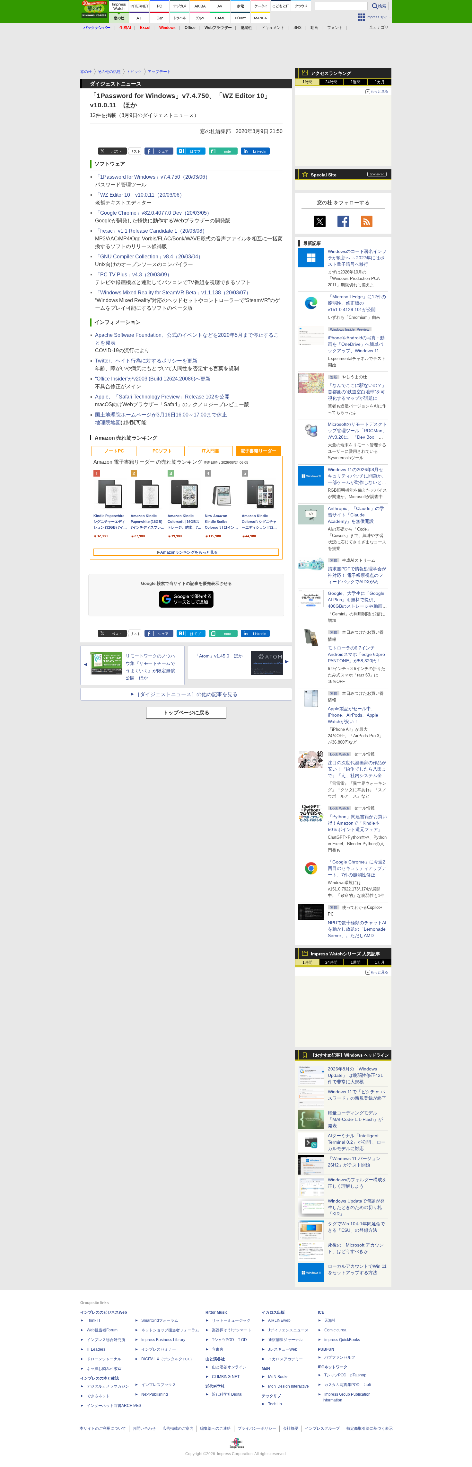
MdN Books (278, 1376)
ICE (321, 1312)
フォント (335, 27)
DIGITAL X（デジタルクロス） (167, 1359)
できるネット (98, 1396)
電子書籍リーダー (258, 450)
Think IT (94, 1320)
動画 (314, 27)
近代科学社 (215, 1386)
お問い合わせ (144, 1428)
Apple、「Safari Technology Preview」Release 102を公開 (162, 396)
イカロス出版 (273, 1312)
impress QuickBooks (342, 1339)
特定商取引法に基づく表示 (369, 1428)
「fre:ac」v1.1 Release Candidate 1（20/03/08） (151, 231)
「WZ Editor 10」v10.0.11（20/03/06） (140, 195)
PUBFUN (326, 1349)
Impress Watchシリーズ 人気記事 (345, 953)
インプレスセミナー (158, 1349)
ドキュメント (272, 27)
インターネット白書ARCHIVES (114, 1405)
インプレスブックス (158, 1384)
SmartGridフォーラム (159, 1320)
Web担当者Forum (102, 1330)
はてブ (195, 151)
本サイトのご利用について (103, 1428)
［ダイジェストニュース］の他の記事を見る (186, 694)
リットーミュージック (231, 1320)
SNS (297, 27)
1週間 (356, 82)
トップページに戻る (186, 712)
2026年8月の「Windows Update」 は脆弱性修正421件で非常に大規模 (355, 1075)
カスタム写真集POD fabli (347, 1384)
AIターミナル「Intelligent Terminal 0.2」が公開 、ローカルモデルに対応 (357, 1142)
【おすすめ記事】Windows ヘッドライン (350, 1055)
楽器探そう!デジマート (231, 1330)
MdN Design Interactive (288, 1386)
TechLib (275, 1404)
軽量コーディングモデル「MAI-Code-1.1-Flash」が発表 (355, 1119)
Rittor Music (216, 1312)
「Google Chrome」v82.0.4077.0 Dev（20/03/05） (153, 213)
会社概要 (290, 1428)
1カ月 (380, 82)
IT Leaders (96, 1349)
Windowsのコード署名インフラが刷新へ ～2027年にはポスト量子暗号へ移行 (357, 258)
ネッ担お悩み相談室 (104, 1368)
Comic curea (335, 1330)
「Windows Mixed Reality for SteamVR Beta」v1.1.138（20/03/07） (173, 292)
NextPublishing (154, 1394)
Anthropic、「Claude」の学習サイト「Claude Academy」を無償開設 (356, 515)
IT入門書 (210, 450)
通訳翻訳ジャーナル (285, 1339)
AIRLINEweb (279, 1320)
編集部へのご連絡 (215, 1428)
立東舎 (217, 1349)
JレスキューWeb (282, 1349)
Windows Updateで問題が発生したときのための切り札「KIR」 (356, 1207)
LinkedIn (259, 151)
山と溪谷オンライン (229, 1367)
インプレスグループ (322, 1428)
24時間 (331, 82)
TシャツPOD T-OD (229, 1339)
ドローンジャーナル (104, 1359)
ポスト (116, 151)
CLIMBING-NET (226, 1376)
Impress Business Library (163, 1339)
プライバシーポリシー (257, 1428)
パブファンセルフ (339, 1357)
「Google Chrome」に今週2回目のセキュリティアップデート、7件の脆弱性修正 (357, 868)
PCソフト (162, 450)
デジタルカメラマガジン (108, 1386)
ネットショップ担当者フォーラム (170, 1330)
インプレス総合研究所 (106, 1339)
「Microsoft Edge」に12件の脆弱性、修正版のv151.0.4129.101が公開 (357, 303)
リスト (135, 151)
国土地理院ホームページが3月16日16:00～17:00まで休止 (161, 414)
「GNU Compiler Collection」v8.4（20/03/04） (149, 256)
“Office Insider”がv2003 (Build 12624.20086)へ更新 (153, 378)
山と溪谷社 (215, 1359)
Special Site (324, 174)
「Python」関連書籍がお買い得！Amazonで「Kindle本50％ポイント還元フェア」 (357, 823)
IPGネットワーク (332, 1367)
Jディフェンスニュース (288, 1330)
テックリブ (271, 1396)
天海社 (330, 1320)
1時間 (307, 82)
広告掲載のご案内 (177, 1428)
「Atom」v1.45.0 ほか (219, 655)
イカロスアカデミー (285, 1359)
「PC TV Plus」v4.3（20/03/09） (133, 274)
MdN (266, 1368)
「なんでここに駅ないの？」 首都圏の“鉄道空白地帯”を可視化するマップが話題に (359, 392)
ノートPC (114, 450)
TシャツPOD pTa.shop (345, 1375)
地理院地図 (108, 422)
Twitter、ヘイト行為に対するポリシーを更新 (146, 360)
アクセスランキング (331, 73)
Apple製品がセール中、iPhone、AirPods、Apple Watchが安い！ (353, 715)
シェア (163, 151)
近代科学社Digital (227, 1394)
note (227, 151)
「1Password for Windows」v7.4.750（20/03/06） (152, 177)
